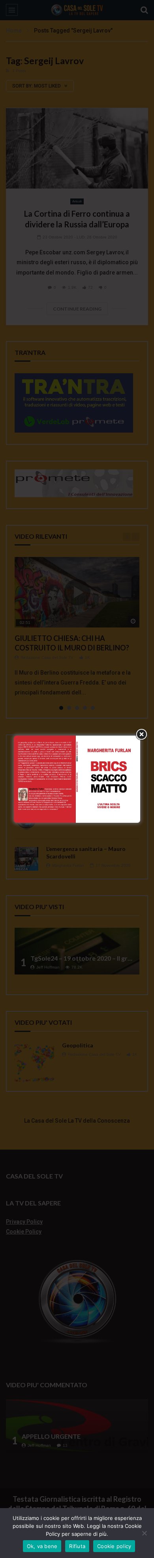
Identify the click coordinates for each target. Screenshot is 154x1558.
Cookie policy (114, 1546)
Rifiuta (77, 1546)
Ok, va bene (42, 1546)
